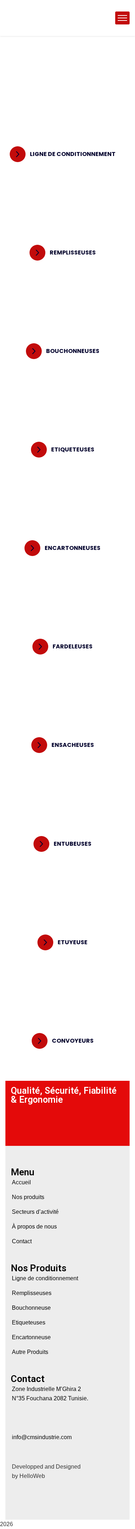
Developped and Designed (46, 1467)
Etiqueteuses (28, 1322)
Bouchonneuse (31, 1308)
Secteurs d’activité (35, 1212)
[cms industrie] (59, 18)
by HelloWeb (28, 1476)
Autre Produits (30, 1352)
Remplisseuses (31, 1293)
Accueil (21, 1182)
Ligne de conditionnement (45, 1278)
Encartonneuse (31, 1337)
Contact (22, 1241)
